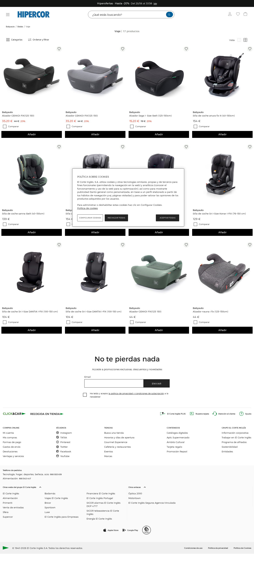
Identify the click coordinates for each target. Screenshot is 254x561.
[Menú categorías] (8, 14)
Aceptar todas (168, 218)
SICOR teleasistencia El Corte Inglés (103, 512)
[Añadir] (59, 49)
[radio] (239, 40)
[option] (31, 76)
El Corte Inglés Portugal (100, 498)
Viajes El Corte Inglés (56, 498)
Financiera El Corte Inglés (101, 493)
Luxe (47, 512)
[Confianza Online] (146, 530)
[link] (31, 76)
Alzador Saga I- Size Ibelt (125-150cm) (150, 115)
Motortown (134, 498)
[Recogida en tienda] (47, 413)
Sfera (5, 512)
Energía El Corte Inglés (99, 518)
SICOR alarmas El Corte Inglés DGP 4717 (103, 504)
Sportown (50, 507)
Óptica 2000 (135, 493)
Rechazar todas (116, 218)
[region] (128, 197)
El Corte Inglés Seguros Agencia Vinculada (152, 502)
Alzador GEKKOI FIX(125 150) (18, 115)
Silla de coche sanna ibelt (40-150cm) (23, 213)
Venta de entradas (13, 507)
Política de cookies (87, 208)
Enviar (156, 383)
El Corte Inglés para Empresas (61, 516)
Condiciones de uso (193, 547)
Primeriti (7, 502)
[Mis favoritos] (238, 14)
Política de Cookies (242, 547)
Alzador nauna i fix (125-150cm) (210, 311)
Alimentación (10, 498)
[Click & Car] (14, 413)
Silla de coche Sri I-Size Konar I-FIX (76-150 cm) (219, 213)
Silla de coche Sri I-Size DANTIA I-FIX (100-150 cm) (30, 311)
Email (87, 376)
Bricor (48, 502)
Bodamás (50, 493)
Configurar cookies (90, 218)
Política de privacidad (218, 547)
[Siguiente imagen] (59, 76)
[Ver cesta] (246, 14)
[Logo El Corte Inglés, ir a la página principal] (34, 14)
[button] (64, 502)
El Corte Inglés (11, 493)
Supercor (8, 516)
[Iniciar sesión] (230, 14)
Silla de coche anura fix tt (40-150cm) (214, 115)
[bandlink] (155, 3)
